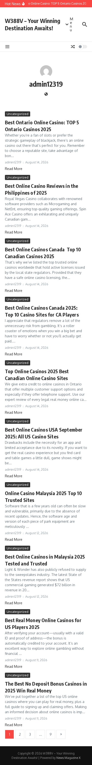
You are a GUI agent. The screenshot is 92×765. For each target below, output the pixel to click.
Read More (13, 169)
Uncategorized (17, 114)
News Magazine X (68, 758)
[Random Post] (73, 47)
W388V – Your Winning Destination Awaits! (32, 24)
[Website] (46, 94)
